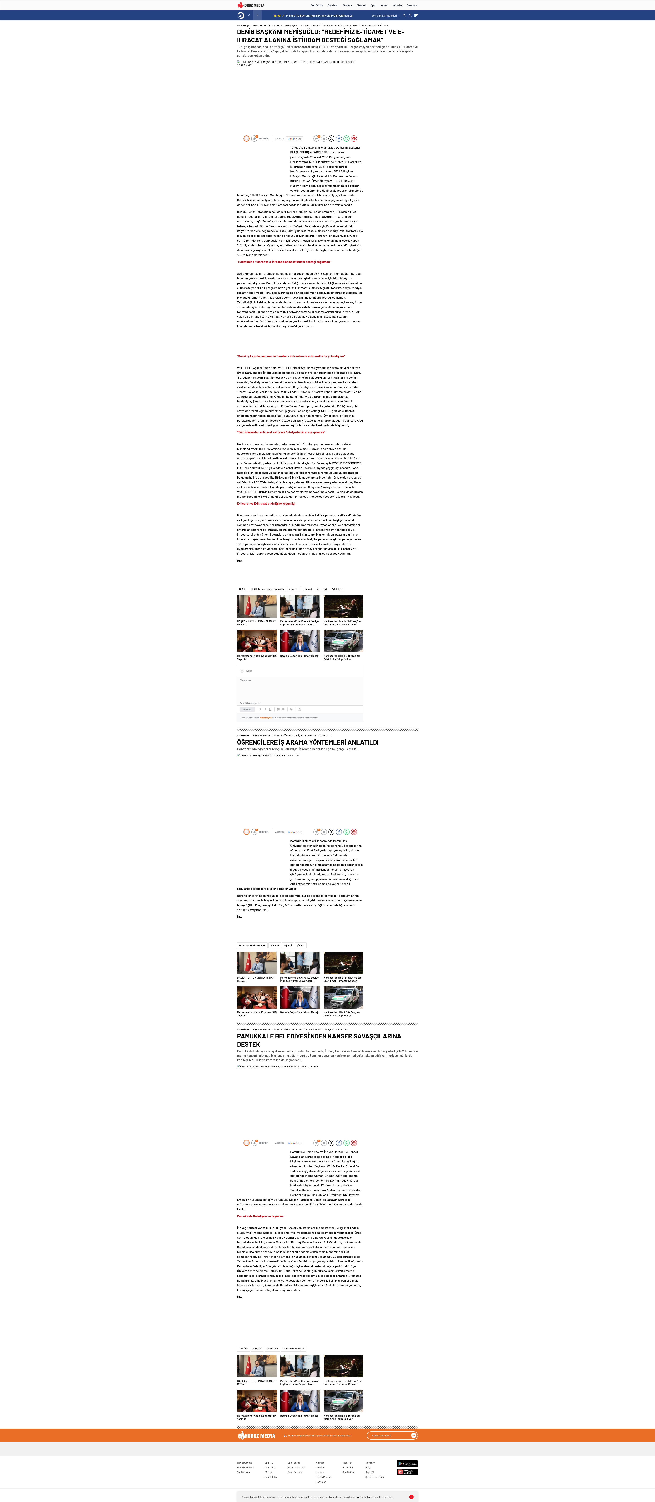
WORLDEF (337, 589)
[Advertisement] (223, 89)
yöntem (300, 945)
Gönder (247, 709)
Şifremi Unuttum (374, 1476)
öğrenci (288, 945)
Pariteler (321, 1481)
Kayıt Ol (369, 1472)
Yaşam (384, 5)
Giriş (367, 1467)
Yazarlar (397, 5)
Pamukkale (272, 1348)
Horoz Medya (243, 25)
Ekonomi (361, 5)
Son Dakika (317, 5)
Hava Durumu (244, 1462)
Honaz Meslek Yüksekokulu (252, 945)
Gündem (347, 5)
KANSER (257, 1348)
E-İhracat (307, 589)
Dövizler (269, 1472)
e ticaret (293, 589)
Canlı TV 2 (270, 1467)
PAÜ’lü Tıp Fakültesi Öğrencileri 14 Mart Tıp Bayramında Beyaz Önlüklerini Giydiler (314, 15)
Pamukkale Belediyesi (293, 1348)
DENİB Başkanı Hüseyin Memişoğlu (267, 589)
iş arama (275, 945)
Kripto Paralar (324, 1476)
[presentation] (249, 15)
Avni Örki (243, 1348)
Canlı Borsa (294, 1462)
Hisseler (320, 1472)
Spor (373, 5)
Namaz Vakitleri (296, 1467)
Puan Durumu (295, 1472)
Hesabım (370, 1462)
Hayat (277, 25)
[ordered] (278, 709)
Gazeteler (412, 5)
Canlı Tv (269, 1462)
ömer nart (322, 589)
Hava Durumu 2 (245, 1467)
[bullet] (283, 709)
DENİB (242, 589)
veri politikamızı (365, 1496)
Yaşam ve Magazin (261, 25)
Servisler (333, 5)
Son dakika (384, 15)
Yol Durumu (243, 1472)
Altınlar (320, 1462)
